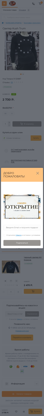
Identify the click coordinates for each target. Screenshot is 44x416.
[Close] (37, 173)
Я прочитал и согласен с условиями (23, 235)
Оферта (18, 235)
